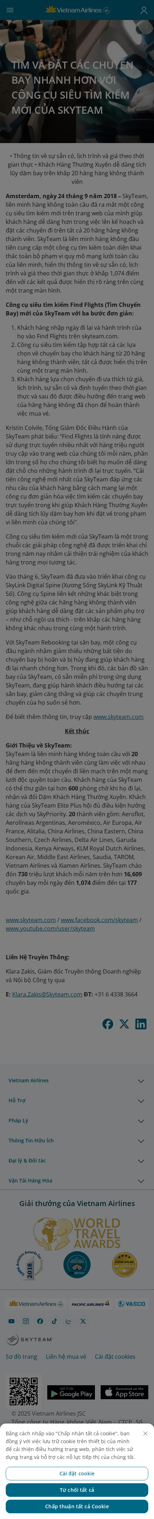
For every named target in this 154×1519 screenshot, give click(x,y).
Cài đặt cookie (77, 1473)
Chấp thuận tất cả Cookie (77, 1506)
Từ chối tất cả (77, 1489)
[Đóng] (145, 1433)
